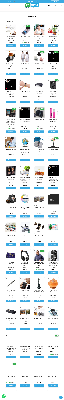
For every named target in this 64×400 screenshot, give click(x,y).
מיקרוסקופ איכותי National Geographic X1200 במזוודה (11, 348)
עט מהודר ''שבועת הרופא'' (11, 291)
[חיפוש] (49, 5)
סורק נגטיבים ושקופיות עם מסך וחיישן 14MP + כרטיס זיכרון (25, 348)
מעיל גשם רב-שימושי (24, 63)
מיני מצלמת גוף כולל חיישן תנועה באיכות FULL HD (53, 93)
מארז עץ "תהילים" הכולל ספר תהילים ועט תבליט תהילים (39, 235)
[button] (9, 5)
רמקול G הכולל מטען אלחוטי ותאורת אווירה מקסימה (10, 93)
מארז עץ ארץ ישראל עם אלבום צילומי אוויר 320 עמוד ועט (25, 320)
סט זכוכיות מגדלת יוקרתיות (11, 263)
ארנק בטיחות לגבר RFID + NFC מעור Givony (11, 319)
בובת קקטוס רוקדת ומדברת (53, 37)
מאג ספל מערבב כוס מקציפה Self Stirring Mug (10, 65)
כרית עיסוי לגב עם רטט (39, 119)
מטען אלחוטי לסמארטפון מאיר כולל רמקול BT (25, 207)
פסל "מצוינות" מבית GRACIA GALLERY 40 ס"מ (39, 292)
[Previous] (42, 1)
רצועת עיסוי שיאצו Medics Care (25, 375)
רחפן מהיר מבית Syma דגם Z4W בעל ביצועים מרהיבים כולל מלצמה (53, 179)
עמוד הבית (35, 13)
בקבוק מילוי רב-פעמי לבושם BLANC (53, 120)
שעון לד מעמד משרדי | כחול (25, 234)
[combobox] (54, 5)
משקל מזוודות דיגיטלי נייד (53, 150)
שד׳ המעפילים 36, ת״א (9, 1)
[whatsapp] (4, 396)
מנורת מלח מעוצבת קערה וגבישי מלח (39, 347)
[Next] (23, 1)
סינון (56, 21)
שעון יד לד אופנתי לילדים (25, 91)
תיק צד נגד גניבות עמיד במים (53, 347)
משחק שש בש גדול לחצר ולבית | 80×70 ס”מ (11, 235)
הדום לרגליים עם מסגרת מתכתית (39, 92)
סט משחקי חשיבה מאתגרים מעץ (11, 178)
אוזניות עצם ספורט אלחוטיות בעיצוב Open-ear (39, 264)
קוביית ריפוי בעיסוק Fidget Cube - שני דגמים (53, 65)
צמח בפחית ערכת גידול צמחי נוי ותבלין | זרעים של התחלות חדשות (25, 179)
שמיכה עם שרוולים (53, 205)
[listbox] (18, 21)
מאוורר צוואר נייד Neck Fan (39, 37)
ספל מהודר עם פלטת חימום (39, 64)
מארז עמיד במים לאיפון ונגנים (53, 319)
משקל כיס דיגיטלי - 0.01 (25, 36)
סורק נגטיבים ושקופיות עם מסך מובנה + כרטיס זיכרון (11, 207)
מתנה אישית (29, 13)
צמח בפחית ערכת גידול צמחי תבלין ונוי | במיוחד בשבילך (39, 376)
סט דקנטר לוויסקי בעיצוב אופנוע (39, 178)
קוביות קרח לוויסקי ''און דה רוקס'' (39, 319)
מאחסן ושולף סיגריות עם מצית (24, 291)
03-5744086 (54, 1)
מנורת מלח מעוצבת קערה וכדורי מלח (53, 291)
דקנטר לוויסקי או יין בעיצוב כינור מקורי (11, 375)
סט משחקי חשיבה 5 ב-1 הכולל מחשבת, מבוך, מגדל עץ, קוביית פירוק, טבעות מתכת (10, 122)
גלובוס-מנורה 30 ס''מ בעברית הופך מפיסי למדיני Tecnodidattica (25, 151)
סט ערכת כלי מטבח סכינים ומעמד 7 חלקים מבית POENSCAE (53, 264)
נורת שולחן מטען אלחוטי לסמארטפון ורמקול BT (25, 120)
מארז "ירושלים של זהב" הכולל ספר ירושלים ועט (39, 206)
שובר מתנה (53, 234)
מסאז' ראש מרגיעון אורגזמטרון (11, 37)
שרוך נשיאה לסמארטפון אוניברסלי (11, 150)
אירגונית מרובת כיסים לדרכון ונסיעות (39, 150)
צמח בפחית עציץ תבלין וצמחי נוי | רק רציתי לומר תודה (53, 376)
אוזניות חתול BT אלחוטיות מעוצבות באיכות (25, 264)
